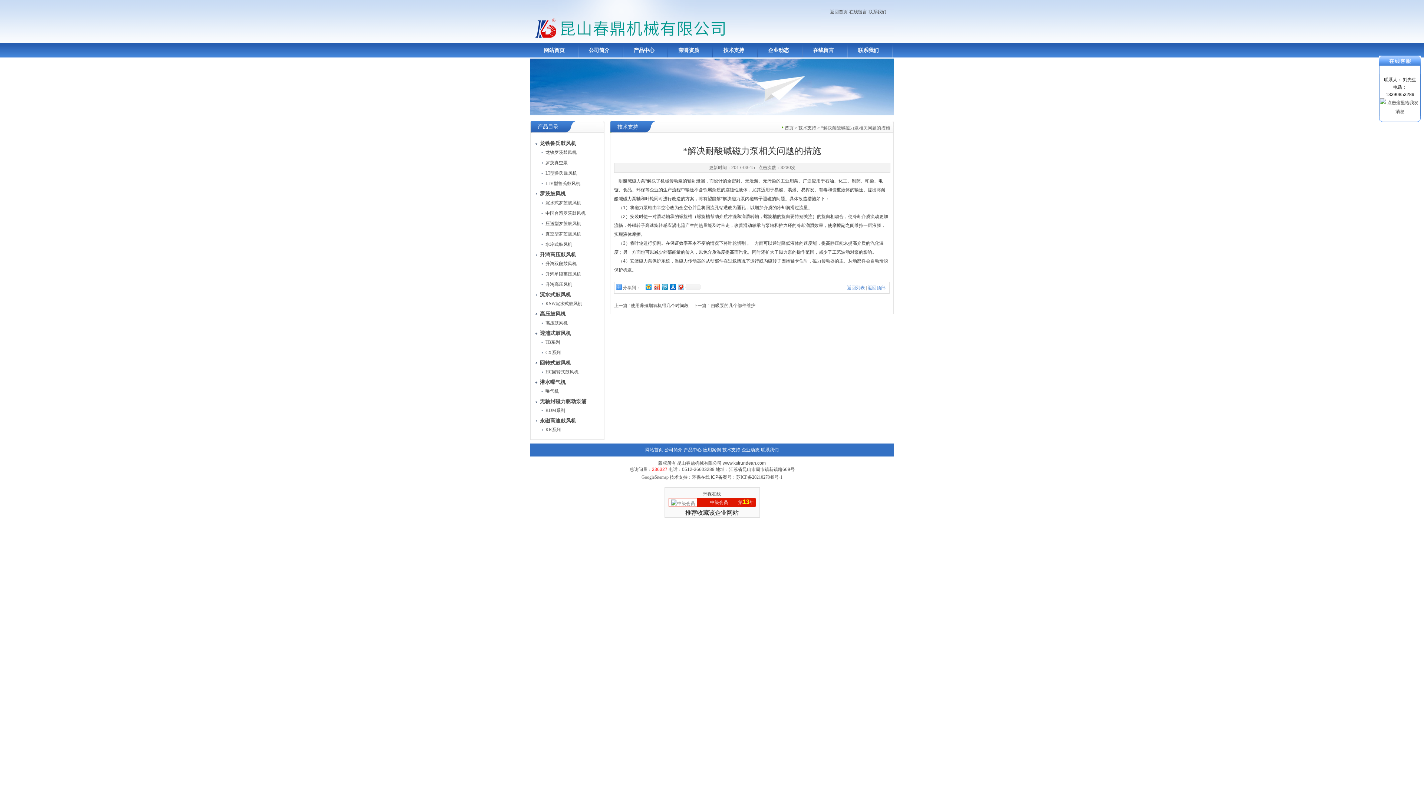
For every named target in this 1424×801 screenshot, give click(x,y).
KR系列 (553, 429)
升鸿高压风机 (558, 284)
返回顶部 (877, 287)
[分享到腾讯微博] (664, 286)
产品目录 (548, 126)
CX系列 (553, 352)
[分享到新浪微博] (656, 286)
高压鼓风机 (556, 323)
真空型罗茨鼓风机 (563, 234)
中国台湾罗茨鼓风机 (565, 213)
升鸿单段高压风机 (563, 274)
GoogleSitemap (655, 477)
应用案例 (712, 449)
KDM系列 (555, 410)
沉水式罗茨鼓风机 (563, 202)
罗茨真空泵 (556, 162)
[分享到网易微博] (681, 286)
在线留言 (858, 11)
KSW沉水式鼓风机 (563, 303)
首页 (789, 128)
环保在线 (712, 494)
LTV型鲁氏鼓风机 (562, 183)
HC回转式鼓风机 (561, 372)
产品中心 (644, 50)
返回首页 (839, 11)
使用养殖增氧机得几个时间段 (660, 305)
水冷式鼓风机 (558, 244)
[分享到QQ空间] (648, 286)
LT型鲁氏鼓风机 (561, 173)
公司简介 (599, 50)
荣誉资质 (689, 50)
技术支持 (733, 50)
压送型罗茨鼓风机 (563, 223)
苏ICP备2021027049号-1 (759, 477)
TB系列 (552, 342)
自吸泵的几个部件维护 (733, 305)
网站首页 (554, 50)
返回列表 (856, 287)
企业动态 (778, 50)
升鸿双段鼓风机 (561, 263)
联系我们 (877, 11)
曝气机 (552, 391)
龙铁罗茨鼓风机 (561, 152)
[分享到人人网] (673, 286)
